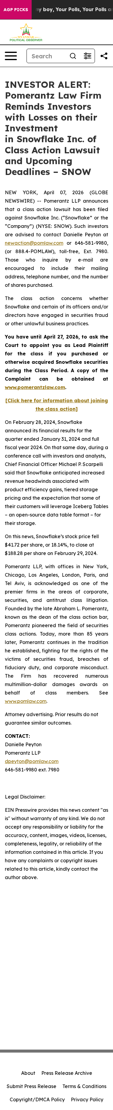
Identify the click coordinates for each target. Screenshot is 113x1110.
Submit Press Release (31, 1086)
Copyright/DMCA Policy (37, 1099)
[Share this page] (104, 56)
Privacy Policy (87, 1099)
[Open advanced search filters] (87, 56)
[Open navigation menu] (11, 56)
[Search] (73, 56)
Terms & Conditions (84, 1086)
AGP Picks (16, 9)
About (28, 1073)
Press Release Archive (66, 1073)
